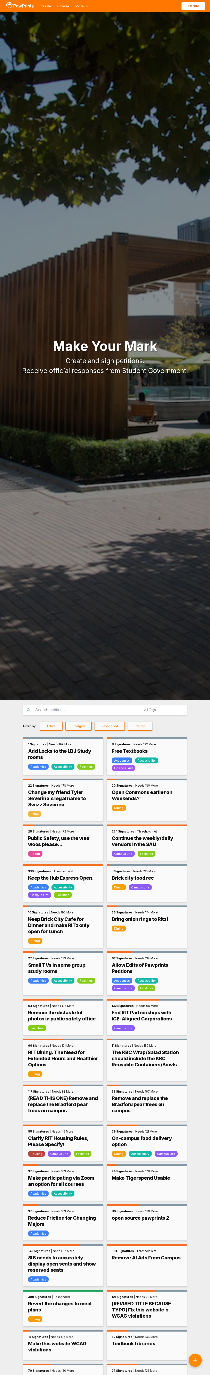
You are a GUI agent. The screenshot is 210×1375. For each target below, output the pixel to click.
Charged (78, 726)
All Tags (150, 710)
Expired (140, 726)
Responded (110, 726)
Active (51, 726)
